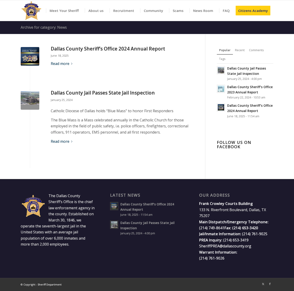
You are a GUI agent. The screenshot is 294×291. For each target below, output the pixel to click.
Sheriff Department (50, 284)
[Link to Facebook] (269, 283)
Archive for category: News (44, 27)
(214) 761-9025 (254, 233)
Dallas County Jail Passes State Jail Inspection (103, 93)
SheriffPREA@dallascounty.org (225, 246)
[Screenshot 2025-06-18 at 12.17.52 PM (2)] (30, 56)
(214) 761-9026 (211, 258)
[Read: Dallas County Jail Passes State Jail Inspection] (221, 70)
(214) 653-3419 (236, 240)
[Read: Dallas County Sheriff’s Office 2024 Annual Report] (221, 107)
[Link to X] (263, 283)
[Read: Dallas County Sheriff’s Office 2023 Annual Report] (221, 89)
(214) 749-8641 (211, 227)
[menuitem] (33, 10)
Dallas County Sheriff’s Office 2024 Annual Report (108, 48)
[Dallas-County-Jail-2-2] (30, 100)
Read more (60, 63)
